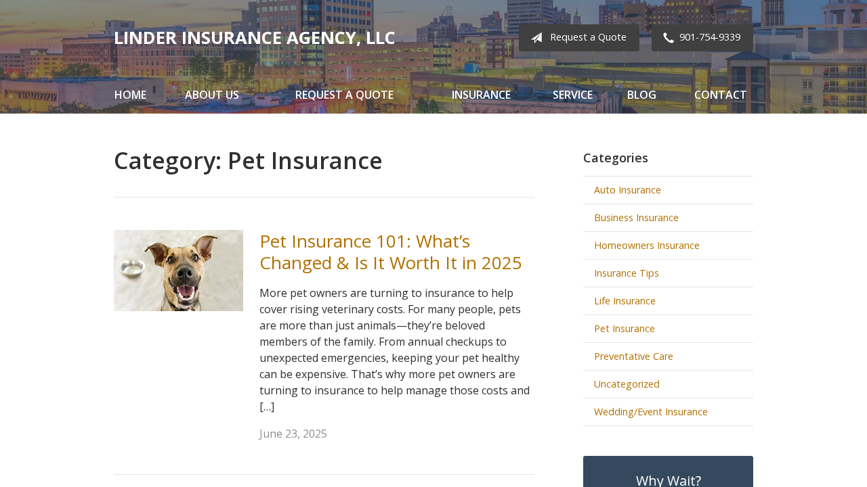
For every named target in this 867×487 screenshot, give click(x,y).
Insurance (481, 94)
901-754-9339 (709, 36)
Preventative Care (633, 356)
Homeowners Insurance (647, 245)
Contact (720, 94)
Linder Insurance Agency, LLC (255, 37)
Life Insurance (625, 300)
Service (573, 94)
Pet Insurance (624, 328)
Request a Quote (588, 36)
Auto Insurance (627, 189)
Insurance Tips (626, 272)
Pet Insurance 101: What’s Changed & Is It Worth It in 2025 (390, 252)
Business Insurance (636, 217)
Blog (641, 94)
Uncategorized (627, 383)
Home (130, 94)
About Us (212, 94)
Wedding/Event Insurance (651, 411)
